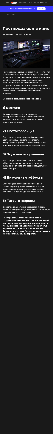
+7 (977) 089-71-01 (34, 2)
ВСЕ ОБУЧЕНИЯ (22, 2)
